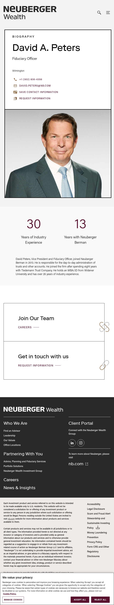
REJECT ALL (100, 599)
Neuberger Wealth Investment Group (23, 471)
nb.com (76, 463)
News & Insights (19, 487)
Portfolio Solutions (13, 466)
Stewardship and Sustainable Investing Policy (98, 523)
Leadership (9, 436)
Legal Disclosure (96, 509)
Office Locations (12, 445)
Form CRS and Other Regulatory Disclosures (98, 552)
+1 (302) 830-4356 (30, 79)
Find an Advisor (12, 431)
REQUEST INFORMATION (36, 365)
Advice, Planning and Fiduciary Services (25, 461)
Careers (25, 327)
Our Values (9, 440)
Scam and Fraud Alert (98, 514)
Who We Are (15, 423)
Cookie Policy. (9, 593)
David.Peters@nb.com (35, 86)
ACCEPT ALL (80, 599)
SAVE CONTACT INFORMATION (38, 92)
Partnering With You (23, 453)
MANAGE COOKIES (13, 599)
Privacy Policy (94, 542)
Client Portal (81, 423)
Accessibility (93, 504)
